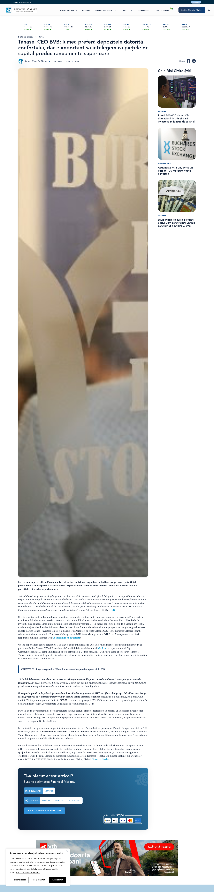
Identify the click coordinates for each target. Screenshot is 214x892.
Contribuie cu (44, 810)
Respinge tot (39, 879)
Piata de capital (66, 10)
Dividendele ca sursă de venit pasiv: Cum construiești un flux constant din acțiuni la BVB (176, 222)
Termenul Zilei (144, 10)
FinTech (125, 10)
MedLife (102, 648)
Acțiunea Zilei (164, 163)
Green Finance (163, 10)
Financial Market (100, 759)
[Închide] (67, 851)
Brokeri (86, 10)
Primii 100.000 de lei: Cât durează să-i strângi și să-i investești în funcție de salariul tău (176, 118)
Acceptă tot (57, 879)
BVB (112, 610)
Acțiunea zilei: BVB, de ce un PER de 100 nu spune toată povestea (175, 170)
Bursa (41, 36)
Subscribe (196, 2)
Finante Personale (104, 10)
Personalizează (19, 879)
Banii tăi (162, 111)
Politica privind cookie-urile (28, 872)
